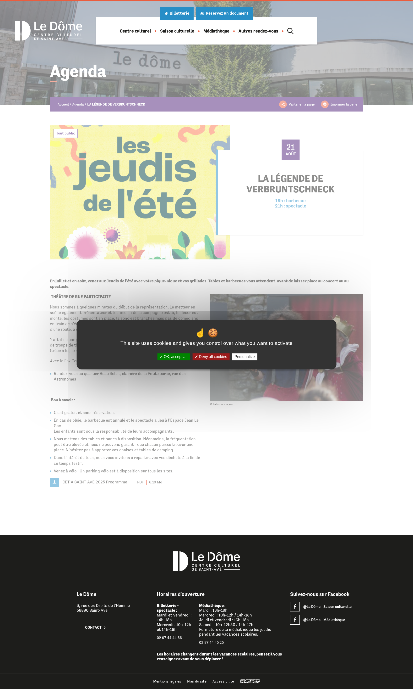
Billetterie (179, 13)
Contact (93, 627)
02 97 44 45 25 (211, 642)
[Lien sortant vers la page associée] (295, 606)
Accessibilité (223, 681)
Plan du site (196, 681)
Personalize (244, 357)
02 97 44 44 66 (169, 638)
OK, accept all (175, 357)
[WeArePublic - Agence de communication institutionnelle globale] (250, 681)
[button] (135, 31)
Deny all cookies (212, 357)
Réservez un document (227, 13)
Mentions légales (167, 681)
